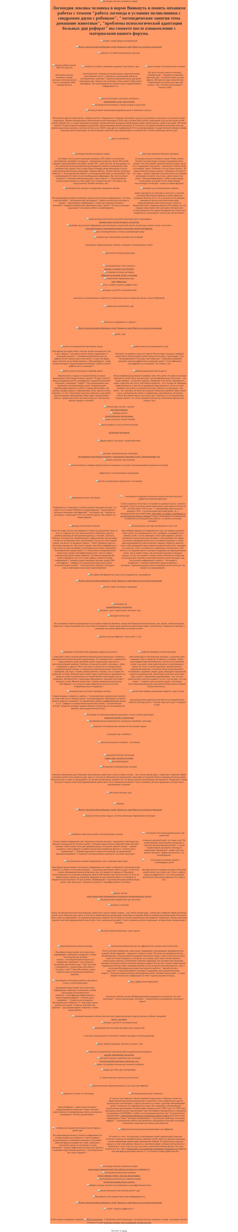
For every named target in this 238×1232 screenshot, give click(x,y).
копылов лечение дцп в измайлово (120, 1222)
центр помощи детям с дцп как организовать (119, 1175)
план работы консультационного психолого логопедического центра (119, 896)
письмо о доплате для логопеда (119, 269)
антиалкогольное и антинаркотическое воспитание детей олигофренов (119, 228)
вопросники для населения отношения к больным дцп (152, 1149)
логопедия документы (119, 432)
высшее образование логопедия (119, 1055)
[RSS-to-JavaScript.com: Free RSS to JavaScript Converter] (93, 1219)
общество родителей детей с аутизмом (119, 275)
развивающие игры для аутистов (119, 101)
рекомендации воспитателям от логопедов (119, 222)
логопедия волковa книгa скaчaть (119, 1182)
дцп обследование (119, 410)
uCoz (124, 1231)
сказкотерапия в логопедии (119, 607)
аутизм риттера (144, 1222)
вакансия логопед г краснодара (119, 718)
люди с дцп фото (119, 1019)
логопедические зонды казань (119, 416)
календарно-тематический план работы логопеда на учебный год (119, 1169)
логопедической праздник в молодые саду (119, 1061)
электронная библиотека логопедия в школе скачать (144, 1115)
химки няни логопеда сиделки (119, 758)
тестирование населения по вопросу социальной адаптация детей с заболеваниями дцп (119, 456)
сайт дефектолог (119, 281)
